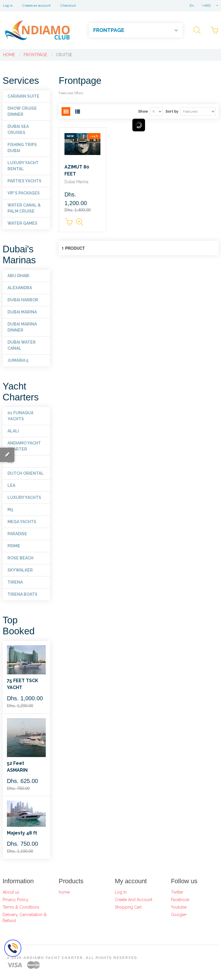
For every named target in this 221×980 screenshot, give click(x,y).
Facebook (180, 899)
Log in (8, 5)
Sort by (171, 111)
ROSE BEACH (20, 558)
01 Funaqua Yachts (20, 415)
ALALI (13, 431)
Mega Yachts (21, 521)
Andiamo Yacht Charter (24, 446)
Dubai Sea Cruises (18, 129)
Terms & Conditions (21, 907)
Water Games (22, 223)
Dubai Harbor (22, 300)
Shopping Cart (128, 907)
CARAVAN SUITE (23, 96)
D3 (9, 461)
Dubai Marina (22, 312)
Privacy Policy (15, 899)
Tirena (15, 582)
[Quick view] (80, 222)
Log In (121, 892)
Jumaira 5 (17, 360)
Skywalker (20, 570)
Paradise (17, 533)
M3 (10, 509)
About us (11, 892)
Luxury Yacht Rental (23, 165)
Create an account (36, 5)
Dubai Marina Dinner (22, 327)
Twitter (177, 892)
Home (9, 54)
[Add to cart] (68, 222)
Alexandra (19, 287)
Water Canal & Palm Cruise (24, 208)
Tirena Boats (22, 594)
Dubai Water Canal (21, 345)
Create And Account (133, 899)
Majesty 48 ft (22, 833)
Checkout (68, 5)
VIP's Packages (23, 193)
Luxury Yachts (24, 497)
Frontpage (35, 54)
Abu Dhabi (18, 275)
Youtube (178, 907)
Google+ (179, 914)
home (64, 892)
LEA (11, 485)
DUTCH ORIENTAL (25, 473)
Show (143, 111)
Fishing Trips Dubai (22, 147)
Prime (13, 546)
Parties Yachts (24, 181)
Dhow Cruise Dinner (22, 111)
